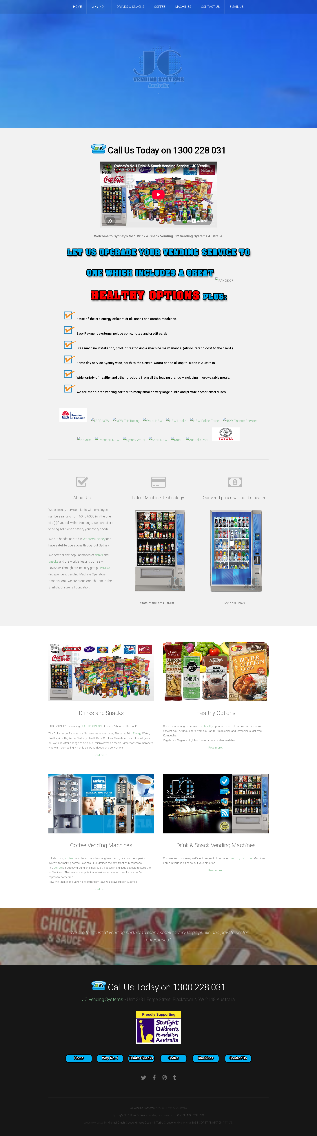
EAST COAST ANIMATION (207, 1122)
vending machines (241, 858)
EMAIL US (237, 6)
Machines (183, 6)
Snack (143, 1115)
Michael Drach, (116, 1122)
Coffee (160, 6)
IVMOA (105, 568)
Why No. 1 (99, 6)
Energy (137, 733)
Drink (133, 1115)
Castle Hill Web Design (139, 1122)
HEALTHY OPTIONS (92, 726)
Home (77, 6)
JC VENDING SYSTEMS (190, 1115)
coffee (68, 858)
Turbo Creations (166, 1122)
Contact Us (210, 6)
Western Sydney (94, 539)
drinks (99, 555)
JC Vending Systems (103, 999)
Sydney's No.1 (120, 1115)
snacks (53, 561)
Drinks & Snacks (130, 6)
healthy (208, 726)
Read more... (101, 755)
